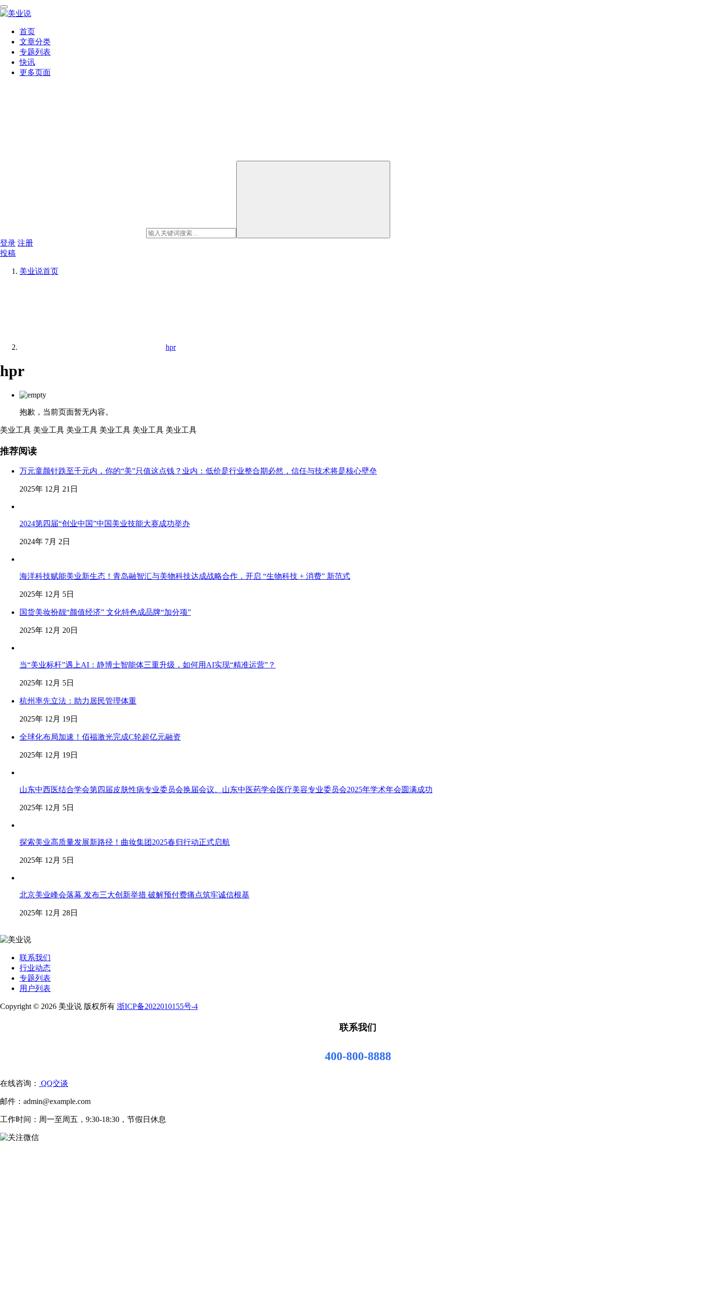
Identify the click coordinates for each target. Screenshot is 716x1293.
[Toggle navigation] (4, 6)
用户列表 (35, 988)
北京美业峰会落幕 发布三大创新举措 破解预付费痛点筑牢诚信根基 (134, 895)
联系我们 (35, 957)
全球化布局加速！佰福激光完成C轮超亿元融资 (100, 737)
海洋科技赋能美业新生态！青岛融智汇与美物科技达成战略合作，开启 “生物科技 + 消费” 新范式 (184, 576)
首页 (27, 31)
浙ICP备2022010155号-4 (157, 1006)
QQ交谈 (53, 1083)
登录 (8, 243)
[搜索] (313, 199)
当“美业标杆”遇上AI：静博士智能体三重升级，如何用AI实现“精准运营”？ (147, 665)
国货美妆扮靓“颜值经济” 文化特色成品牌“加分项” (105, 612)
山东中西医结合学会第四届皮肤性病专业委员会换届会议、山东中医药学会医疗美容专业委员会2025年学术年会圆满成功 (226, 789)
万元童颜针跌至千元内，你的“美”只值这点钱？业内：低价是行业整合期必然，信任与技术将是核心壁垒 (198, 471)
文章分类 (35, 42)
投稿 (8, 253)
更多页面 (35, 72)
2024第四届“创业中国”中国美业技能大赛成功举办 (104, 523)
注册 (25, 243)
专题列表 (35, 52)
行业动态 (35, 968)
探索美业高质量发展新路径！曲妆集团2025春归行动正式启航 (124, 842)
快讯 (27, 62)
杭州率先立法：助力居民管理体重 (77, 701)
